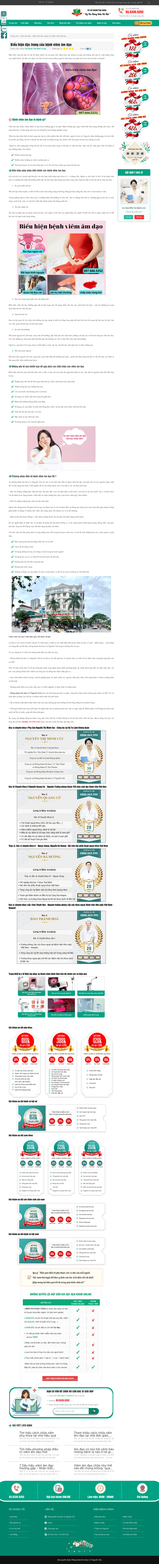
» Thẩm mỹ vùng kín (101, 1528)
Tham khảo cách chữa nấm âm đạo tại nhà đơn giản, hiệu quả (93, 1435)
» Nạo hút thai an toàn (101, 1534)
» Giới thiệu (13, 1517)
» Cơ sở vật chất (14, 1528)
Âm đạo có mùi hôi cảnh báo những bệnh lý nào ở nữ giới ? (94, 1451)
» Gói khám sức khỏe (129, 1534)
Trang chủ (13, 23)
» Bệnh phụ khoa (99, 1517)
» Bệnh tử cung (99, 1523)
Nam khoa (116, 23)
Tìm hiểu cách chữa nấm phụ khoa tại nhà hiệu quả (37, 1434)
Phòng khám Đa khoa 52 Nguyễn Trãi (61, 1517)
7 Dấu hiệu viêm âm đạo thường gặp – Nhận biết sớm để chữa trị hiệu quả (37, 1468)
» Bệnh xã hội (127, 1517)
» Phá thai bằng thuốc (129, 1528)
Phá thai (50, 23)
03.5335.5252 (134, 11)
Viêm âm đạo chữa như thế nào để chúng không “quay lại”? (93, 1468)
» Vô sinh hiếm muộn (129, 1523)
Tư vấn (128, 217)
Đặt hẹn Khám (145, 23)
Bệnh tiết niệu (64, 23)
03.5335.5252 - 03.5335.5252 (58, 1534)
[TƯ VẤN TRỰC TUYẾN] (63, 1396)
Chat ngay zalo (53, 1528)
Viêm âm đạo (25, 36)
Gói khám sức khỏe (84, 23)
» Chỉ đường (13, 1534)
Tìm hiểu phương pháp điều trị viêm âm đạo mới (38, 1450)
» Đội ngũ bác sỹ (15, 1523)
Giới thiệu (25, 23)
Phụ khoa (38, 23)
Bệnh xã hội (102, 23)
